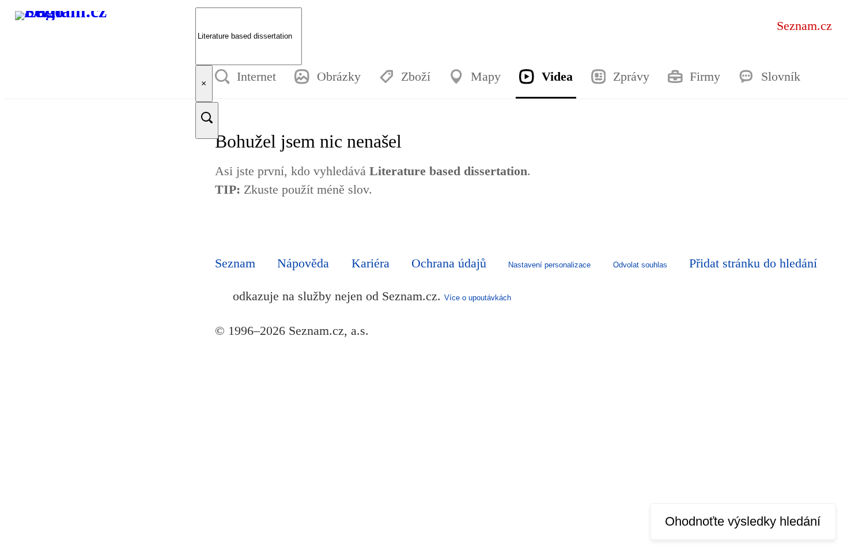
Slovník (780, 76)
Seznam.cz (804, 25)
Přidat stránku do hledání (753, 263)
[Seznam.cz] (69, 34)
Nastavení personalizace (549, 265)
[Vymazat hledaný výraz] (203, 83)
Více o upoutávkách (477, 297)
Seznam (235, 263)
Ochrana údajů (448, 263)
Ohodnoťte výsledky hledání (742, 521)
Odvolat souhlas (640, 265)
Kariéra (370, 263)
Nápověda (303, 263)
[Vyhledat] (206, 120)
